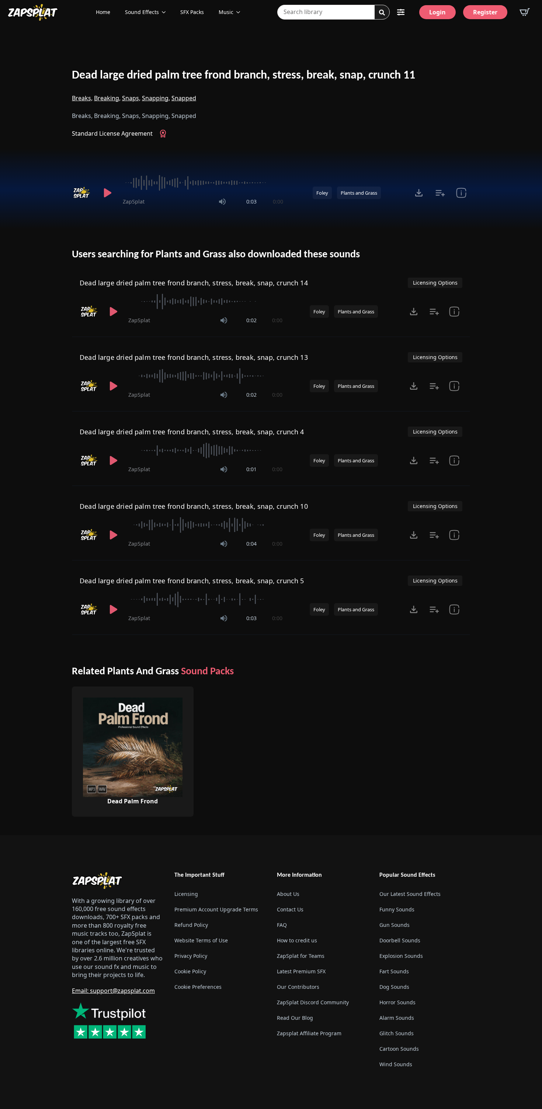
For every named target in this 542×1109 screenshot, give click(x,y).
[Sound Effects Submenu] (166, 12)
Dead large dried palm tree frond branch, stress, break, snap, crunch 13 (194, 357)
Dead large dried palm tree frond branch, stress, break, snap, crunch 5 (192, 580)
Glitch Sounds (396, 1033)
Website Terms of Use (201, 940)
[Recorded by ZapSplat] (82, 193)
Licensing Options (435, 282)
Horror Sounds (397, 1002)
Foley (322, 193)
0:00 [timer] (278, 201)
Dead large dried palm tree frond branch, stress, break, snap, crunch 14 (194, 282)
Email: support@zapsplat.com (113, 991)
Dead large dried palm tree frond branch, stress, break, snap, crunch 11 (243, 75)
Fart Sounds (394, 971)
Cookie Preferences (198, 986)
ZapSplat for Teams (300, 955)
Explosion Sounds (401, 955)
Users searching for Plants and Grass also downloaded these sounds (216, 255)
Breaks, (82, 98)
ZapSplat (134, 201)
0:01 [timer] (251, 469)
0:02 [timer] (251, 320)
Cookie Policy (190, 971)
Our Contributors (298, 986)
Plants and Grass (359, 193)
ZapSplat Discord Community (313, 1002)
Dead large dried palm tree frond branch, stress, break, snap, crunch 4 (192, 431)
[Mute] (222, 201)
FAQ (282, 924)
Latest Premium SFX (301, 971)
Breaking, (107, 98)
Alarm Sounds (396, 1017)
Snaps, (131, 98)
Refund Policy (191, 924)
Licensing (186, 893)
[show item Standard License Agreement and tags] (461, 193)
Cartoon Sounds (399, 1048)
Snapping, (156, 98)
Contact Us (290, 909)
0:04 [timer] (251, 543)
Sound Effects (142, 11)
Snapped (183, 98)
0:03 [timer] (251, 201)
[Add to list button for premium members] (440, 193)
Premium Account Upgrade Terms (216, 909)
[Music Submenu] (240, 12)
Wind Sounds (395, 1064)
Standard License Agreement (112, 133)
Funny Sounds (396, 909)
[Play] (107, 193)
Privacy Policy (190, 955)
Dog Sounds (394, 986)
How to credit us (297, 940)
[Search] (382, 12)
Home (103, 11)
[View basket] (525, 12)
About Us (288, 893)
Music (226, 11)
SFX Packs (192, 11)
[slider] (203, 183)
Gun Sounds (394, 924)
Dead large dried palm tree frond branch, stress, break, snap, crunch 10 (194, 506)
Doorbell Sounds (399, 940)
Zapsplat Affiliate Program (309, 1033)
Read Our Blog (295, 1017)
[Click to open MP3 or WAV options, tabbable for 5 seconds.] (419, 193)
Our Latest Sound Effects (410, 893)
